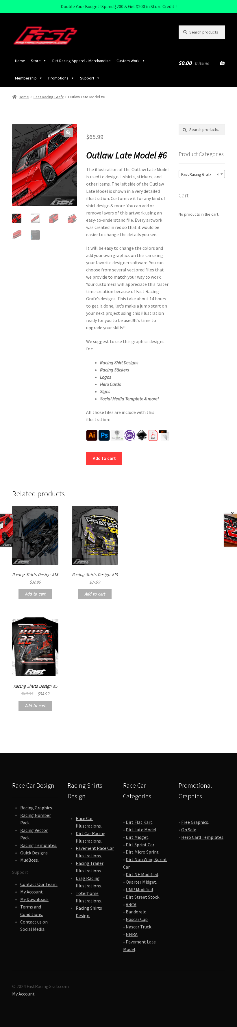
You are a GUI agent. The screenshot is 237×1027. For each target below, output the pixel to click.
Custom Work (128, 60)
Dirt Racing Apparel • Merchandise (81, 60)
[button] (68, 132)
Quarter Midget (141, 882)
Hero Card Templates (202, 837)
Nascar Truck (138, 927)
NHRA (132, 934)
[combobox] (202, 174)
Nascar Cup (137, 919)
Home (20, 60)
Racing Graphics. (36, 808)
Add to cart (104, 458)
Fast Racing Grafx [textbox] (200, 174)
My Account (23, 994)
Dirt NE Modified (142, 874)
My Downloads (34, 899)
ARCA (131, 904)
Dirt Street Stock (142, 897)
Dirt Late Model (141, 829)
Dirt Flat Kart (139, 822)
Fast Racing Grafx (49, 96)
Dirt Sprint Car (140, 844)
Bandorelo (136, 912)
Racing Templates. (38, 845)
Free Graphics (194, 822)
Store (36, 60)
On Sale (188, 829)
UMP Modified (139, 889)
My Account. (32, 892)
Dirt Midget (137, 837)
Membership (26, 78)
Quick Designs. (34, 853)
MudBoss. (29, 860)
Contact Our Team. (39, 884)
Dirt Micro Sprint (142, 852)
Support (87, 78)
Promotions (58, 78)
